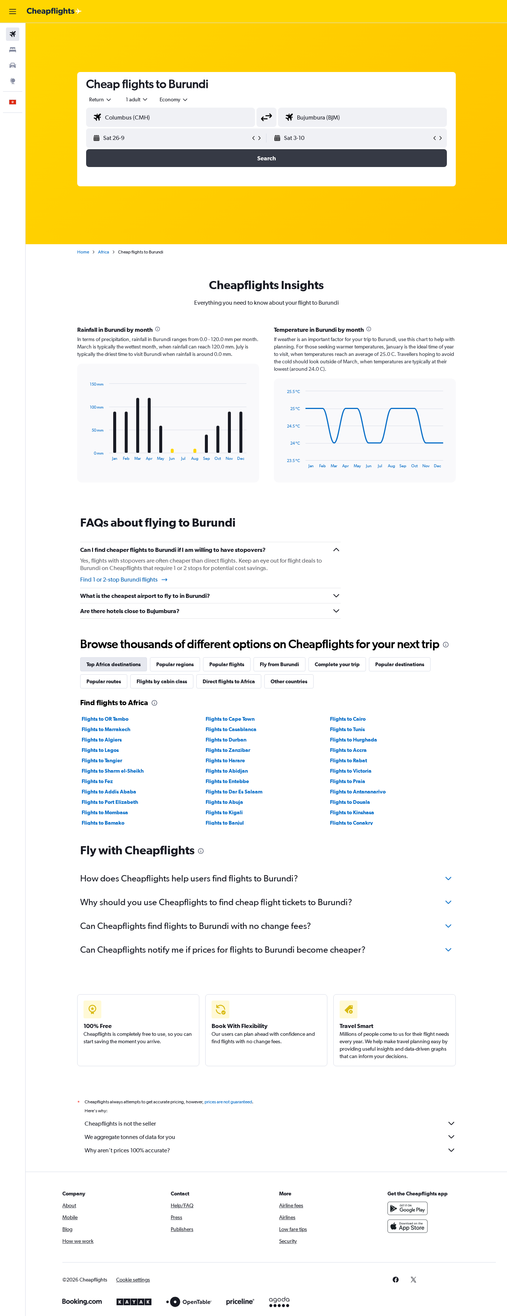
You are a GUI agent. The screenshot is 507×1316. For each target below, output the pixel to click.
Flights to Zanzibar (228, 750)
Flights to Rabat (348, 760)
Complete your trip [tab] (337, 664)
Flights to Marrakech (106, 729)
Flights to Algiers (102, 740)
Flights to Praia (347, 781)
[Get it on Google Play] (407, 1208)
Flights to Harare (225, 760)
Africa (103, 252)
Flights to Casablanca (231, 729)
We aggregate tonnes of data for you (130, 1136)
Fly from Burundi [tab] (279, 664)
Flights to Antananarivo (358, 792)
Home (83, 252)
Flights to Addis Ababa (109, 792)
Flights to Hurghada (353, 740)
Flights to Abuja (224, 802)
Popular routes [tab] (103, 681)
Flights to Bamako (103, 823)
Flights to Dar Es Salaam (234, 792)
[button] (12, 11)
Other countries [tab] (289, 681)
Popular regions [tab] (175, 664)
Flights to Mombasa (105, 812)
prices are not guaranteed (228, 1101)
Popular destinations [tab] (399, 664)
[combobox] (100, 99)
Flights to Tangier (102, 760)
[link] (395, 1279)
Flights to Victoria (351, 771)
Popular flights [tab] (226, 664)
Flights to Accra (348, 750)
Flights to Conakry (351, 823)
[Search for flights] (12, 34)
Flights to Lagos (100, 750)
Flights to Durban (226, 740)
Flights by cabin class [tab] (162, 681)
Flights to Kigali (224, 812)
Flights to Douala (350, 802)
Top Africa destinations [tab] (113, 664)
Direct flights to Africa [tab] (229, 681)
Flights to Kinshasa (352, 812)
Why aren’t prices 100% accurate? (127, 1150)
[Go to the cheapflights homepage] (54, 11)
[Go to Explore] (12, 80)
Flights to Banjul (225, 823)
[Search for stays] (12, 49)
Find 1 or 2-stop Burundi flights (119, 579)
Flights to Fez (97, 781)
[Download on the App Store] (407, 1226)
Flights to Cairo (348, 719)
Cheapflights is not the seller (120, 1123)
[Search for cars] (12, 65)
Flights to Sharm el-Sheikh (113, 771)
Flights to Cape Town (230, 719)
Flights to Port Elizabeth (110, 802)
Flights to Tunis (347, 729)
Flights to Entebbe (227, 781)
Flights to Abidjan (227, 771)
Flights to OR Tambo (105, 719)
